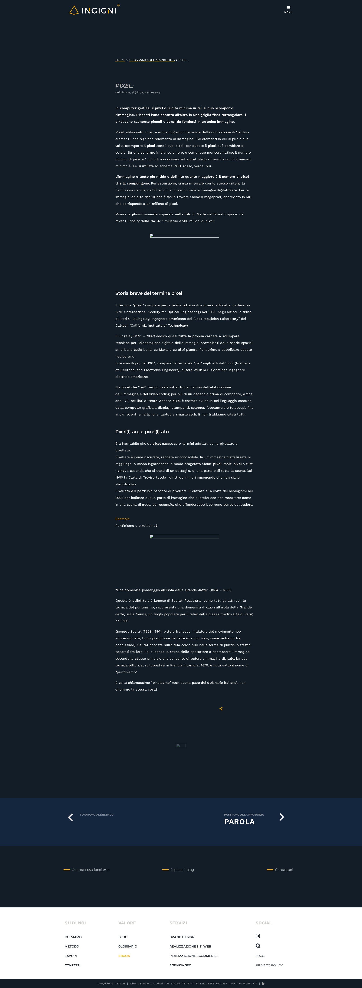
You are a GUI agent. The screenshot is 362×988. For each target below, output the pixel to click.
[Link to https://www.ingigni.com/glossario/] (70, 816)
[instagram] (258, 936)
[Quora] (258, 945)
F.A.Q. (260, 956)
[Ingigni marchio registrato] (94, 6)
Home (120, 60)
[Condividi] (221, 709)
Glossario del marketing (152, 60)
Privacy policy (269, 965)
